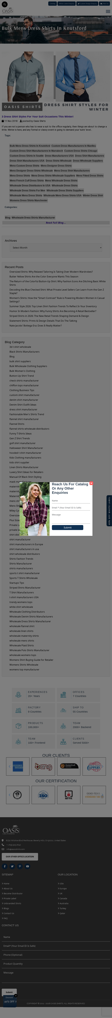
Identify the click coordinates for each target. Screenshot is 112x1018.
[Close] (91, 483)
